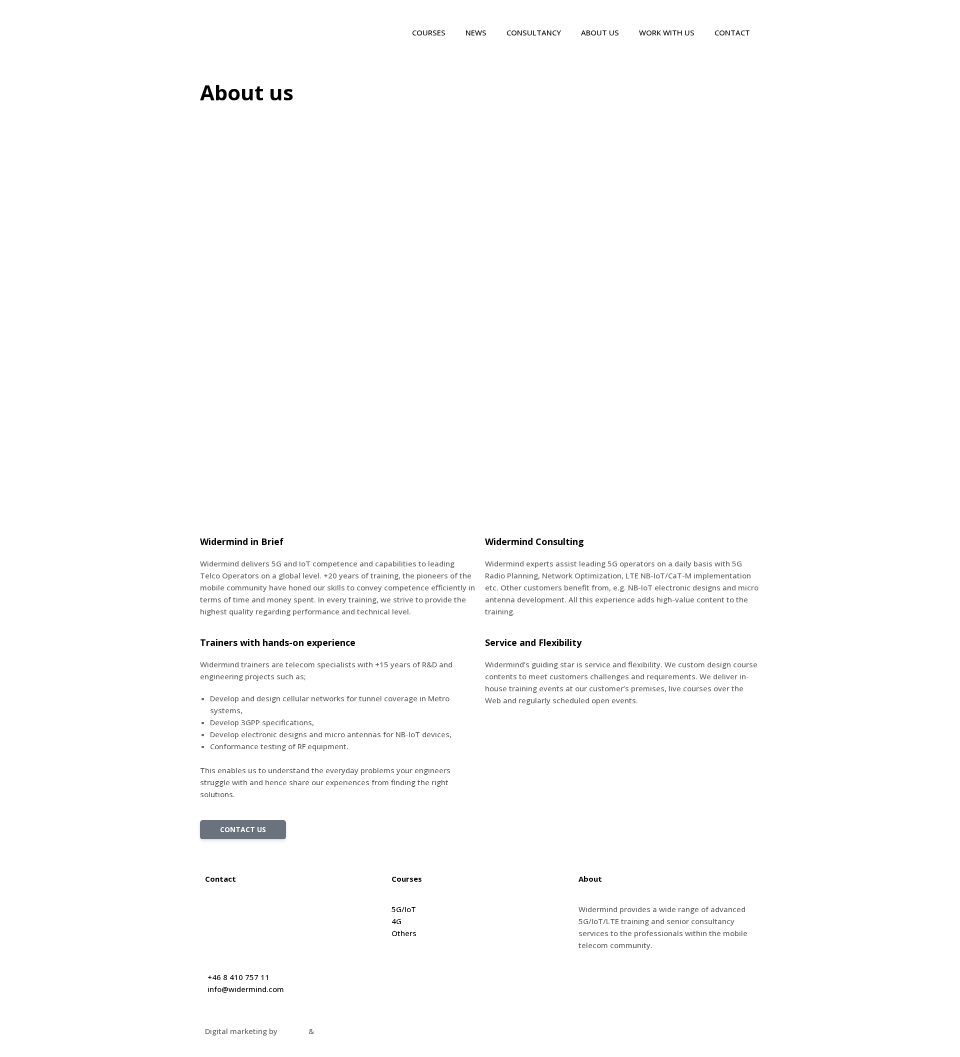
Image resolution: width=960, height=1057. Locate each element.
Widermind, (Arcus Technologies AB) (270, 909)
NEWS (476, 32)
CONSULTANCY (533, 32)
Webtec (330, 1031)
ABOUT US (600, 32)
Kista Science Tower (241, 921)
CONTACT (732, 32)
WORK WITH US (666, 32)
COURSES (429, 32)
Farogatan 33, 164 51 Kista (253, 933)
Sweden (219, 945)
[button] (243, 829)
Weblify (293, 1031)
